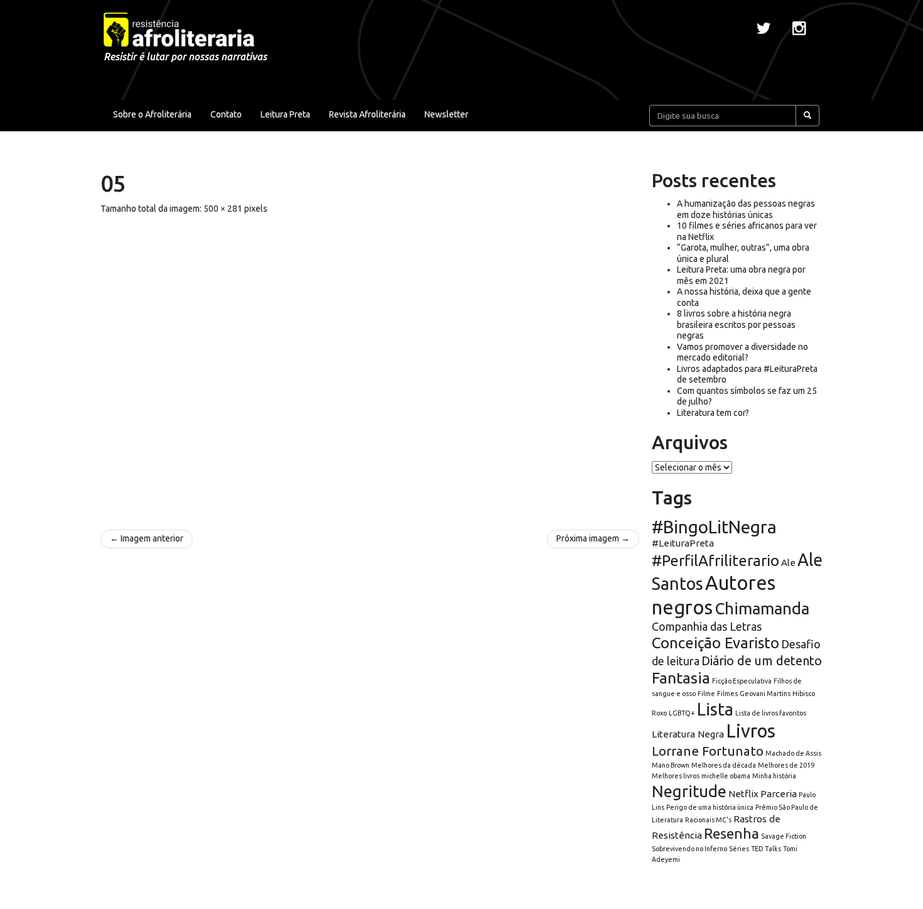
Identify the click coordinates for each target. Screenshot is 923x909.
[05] (369, 365)
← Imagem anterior (146, 538)
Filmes (727, 693)
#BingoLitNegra (714, 526)
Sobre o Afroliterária (152, 114)
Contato (226, 114)
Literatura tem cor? (713, 413)
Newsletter (446, 114)
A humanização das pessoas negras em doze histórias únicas (746, 209)
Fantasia (681, 678)
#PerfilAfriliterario (715, 560)
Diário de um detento (761, 660)
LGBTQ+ (682, 713)
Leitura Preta (285, 114)
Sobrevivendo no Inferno (689, 848)
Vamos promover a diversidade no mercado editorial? (742, 352)
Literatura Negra (688, 734)
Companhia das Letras (707, 626)
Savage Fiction (783, 836)
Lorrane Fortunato (708, 751)
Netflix (743, 793)
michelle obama (725, 776)
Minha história (774, 776)
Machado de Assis (793, 753)
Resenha (731, 833)
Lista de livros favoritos (770, 713)
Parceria (778, 793)
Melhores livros (675, 776)
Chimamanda (762, 608)
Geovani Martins (765, 693)
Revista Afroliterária (367, 114)
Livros (750, 731)
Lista (715, 709)
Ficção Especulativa (742, 681)
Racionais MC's (708, 820)
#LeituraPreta (683, 543)
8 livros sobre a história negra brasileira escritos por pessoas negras (736, 324)
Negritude (689, 791)
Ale (788, 562)
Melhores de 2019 (786, 765)
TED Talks (766, 848)
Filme (706, 693)
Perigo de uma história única (709, 807)
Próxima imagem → (593, 538)
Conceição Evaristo (715, 642)
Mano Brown (670, 765)
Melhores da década (723, 765)
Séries (739, 848)
